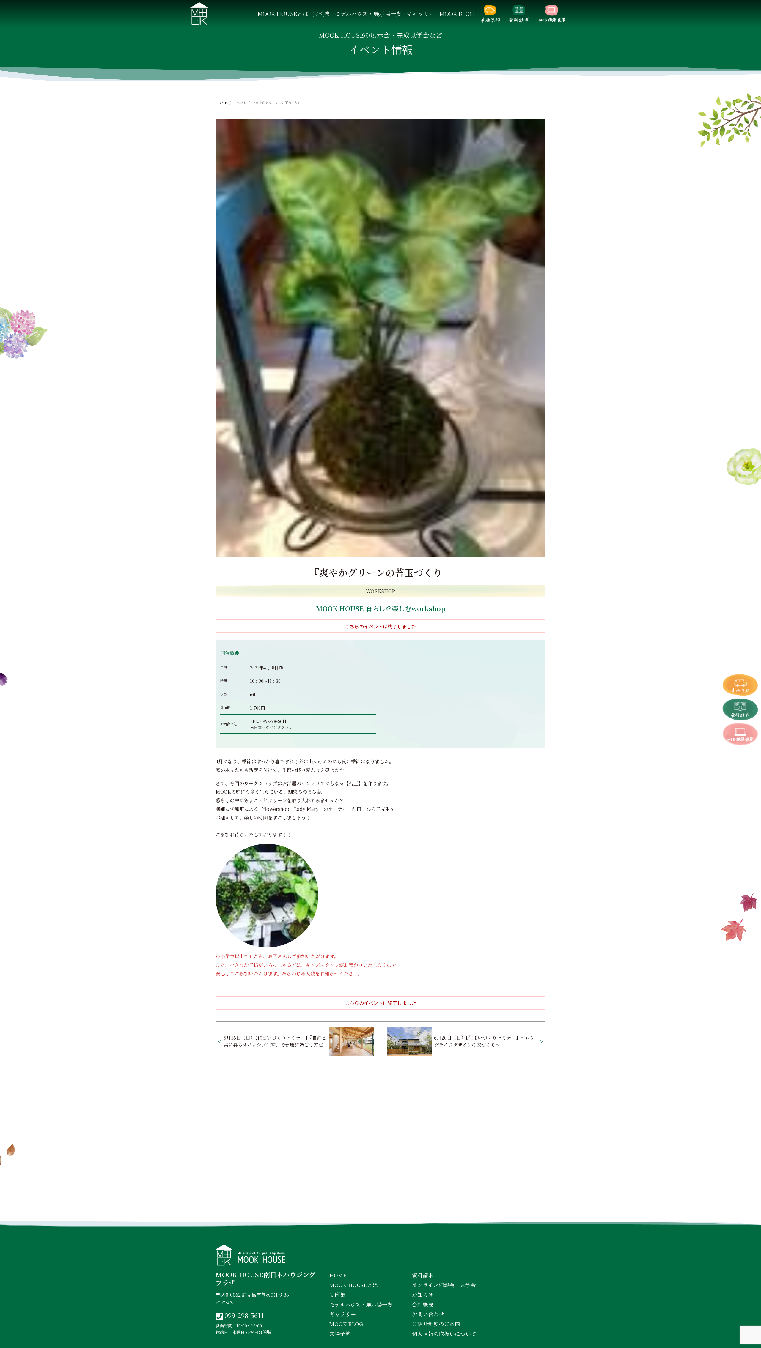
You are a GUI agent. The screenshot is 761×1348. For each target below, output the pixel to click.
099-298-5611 (273, 721)
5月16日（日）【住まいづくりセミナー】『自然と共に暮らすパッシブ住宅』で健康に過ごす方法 (275, 1041)
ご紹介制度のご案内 (436, 1323)
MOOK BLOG (456, 14)
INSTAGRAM (381, 1210)
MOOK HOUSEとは (282, 14)
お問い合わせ (428, 1314)
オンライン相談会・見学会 (552, 14)
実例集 (321, 14)
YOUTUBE (431, 1210)
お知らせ (422, 1294)
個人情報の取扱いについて (444, 1333)
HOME (221, 102)
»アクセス (224, 1302)
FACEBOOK (330, 1210)
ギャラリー (420, 14)
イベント (239, 102)
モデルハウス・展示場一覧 (368, 14)
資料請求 (519, 14)
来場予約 (490, 14)
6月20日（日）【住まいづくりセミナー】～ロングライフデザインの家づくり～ (484, 1041)
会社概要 (422, 1304)
